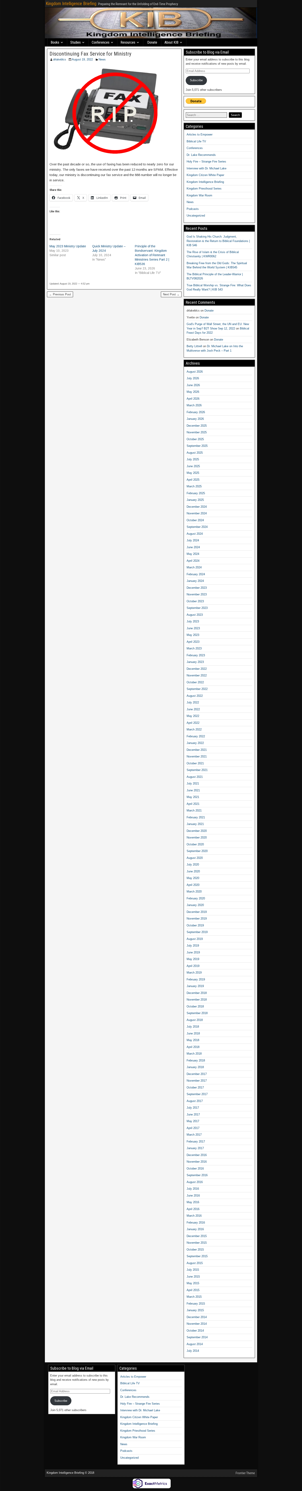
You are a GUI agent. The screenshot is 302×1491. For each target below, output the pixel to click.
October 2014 (195, 1330)
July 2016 (193, 1188)
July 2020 (193, 864)
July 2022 (193, 702)
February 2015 (196, 1303)
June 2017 (193, 1114)
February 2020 (196, 898)
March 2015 (194, 1296)
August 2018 (195, 1020)
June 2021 (193, 790)
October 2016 (195, 1168)
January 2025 (195, 500)
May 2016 (193, 1202)
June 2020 (193, 871)
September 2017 (197, 1094)
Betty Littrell (194, 346)
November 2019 (197, 918)
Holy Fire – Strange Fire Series (206, 161)
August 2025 (195, 452)
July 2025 (193, 459)
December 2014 (197, 1317)
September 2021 (197, 770)
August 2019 (195, 939)
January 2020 (195, 905)
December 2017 (197, 1074)
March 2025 (194, 486)
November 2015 (197, 1242)
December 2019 (197, 912)
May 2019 (193, 959)
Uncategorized (196, 215)
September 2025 (197, 445)
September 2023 (197, 608)
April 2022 (193, 722)
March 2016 (194, 1215)
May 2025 (193, 472)
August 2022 (195, 695)
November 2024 (197, 513)
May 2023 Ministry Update (68, 246)
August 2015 (195, 1263)
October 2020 (195, 844)
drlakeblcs (59, 59)
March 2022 (194, 729)
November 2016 (197, 1161)
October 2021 (195, 763)
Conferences (100, 42)
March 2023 (194, 648)
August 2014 (195, 1344)
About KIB (171, 42)
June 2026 (193, 385)
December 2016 (197, 1155)
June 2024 (193, 547)
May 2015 (193, 1283)
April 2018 (193, 1047)
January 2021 (195, 824)
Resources (127, 42)
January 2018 (195, 1067)
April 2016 (193, 1209)
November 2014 (197, 1323)
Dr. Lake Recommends (201, 155)
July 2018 (193, 1026)
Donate (152, 42)
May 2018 (193, 1040)
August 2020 (195, 858)
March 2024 (194, 567)
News (102, 59)
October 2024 (195, 520)
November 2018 (197, 999)
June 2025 (193, 466)
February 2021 (196, 817)
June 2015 (193, 1276)
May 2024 (193, 554)
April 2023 (193, 641)
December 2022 (197, 668)
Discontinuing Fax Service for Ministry (90, 54)
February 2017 (196, 1141)
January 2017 (195, 1148)
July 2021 (193, 783)
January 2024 (195, 581)
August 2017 (195, 1101)
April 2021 (193, 804)
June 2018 (193, 1033)
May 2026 (193, 391)
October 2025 (195, 439)
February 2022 (196, 736)
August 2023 (195, 614)
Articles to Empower (199, 134)
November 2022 (197, 675)
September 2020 (197, 851)
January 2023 (195, 662)
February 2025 (196, 493)
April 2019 (193, 966)
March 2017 (194, 1134)
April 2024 (193, 560)
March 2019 (194, 972)
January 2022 (195, 743)
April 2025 (193, 479)
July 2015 (193, 1269)
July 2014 (193, 1350)
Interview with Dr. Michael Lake (206, 168)
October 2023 (195, 601)
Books (55, 42)
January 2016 (195, 1229)
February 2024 (196, 574)
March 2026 (194, 405)
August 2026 (195, 371)
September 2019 (197, 932)
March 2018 (194, 1053)
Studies (75, 42)
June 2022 (193, 709)
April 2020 (193, 885)
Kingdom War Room (199, 195)
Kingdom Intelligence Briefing (71, 3)
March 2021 (194, 810)
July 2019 (193, 945)
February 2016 (196, 1222)
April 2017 (193, 1128)
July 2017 (193, 1107)
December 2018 (197, 993)
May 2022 (193, 716)
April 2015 (193, 1290)
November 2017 (197, 1080)
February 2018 (196, 1060)
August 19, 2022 (82, 59)
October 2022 (195, 682)
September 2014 (197, 1337)
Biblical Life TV (196, 141)
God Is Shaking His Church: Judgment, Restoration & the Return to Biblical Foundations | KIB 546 (218, 241)
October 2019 (195, 925)
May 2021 (193, 797)
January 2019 (195, 986)
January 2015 (195, 1310)
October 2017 (195, 1087)
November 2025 (197, 432)
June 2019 (193, 952)
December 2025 (197, 425)
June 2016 (193, 1195)
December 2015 (197, 1236)
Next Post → (171, 294)
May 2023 (193, 635)
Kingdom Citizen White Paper (205, 175)
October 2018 (195, 1006)
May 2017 (193, 1121)
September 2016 (197, 1175)
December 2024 (197, 506)
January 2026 (195, 418)
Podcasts (193, 209)
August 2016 (195, 1182)
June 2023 (193, 628)
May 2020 (193, 878)
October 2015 (195, 1249)
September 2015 (197, 1256)
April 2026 (193, 398)
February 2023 (196, 655)
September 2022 (197, 689)
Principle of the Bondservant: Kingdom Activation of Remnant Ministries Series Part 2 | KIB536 (152, 255)
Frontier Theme (245, 1473)
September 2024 (197, 527)
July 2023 (193, 621)
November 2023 (197, 594)
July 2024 (193, 540)
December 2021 (197, 749)
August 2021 (195, 776)
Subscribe (196, 80)
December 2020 (197, 831)
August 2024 (195, 533)
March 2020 (194, 891)
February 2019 (196, 979)
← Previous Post (60, 294)
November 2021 (197, 756)
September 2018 (197, 1013)
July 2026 (193, 378)
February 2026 (196, 412)
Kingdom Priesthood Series (204, 188)
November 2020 (197, 837)
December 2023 (197, 587)
